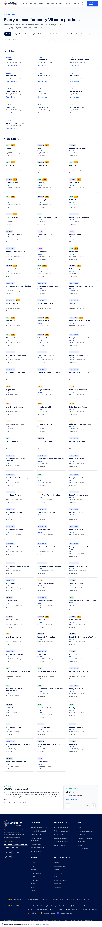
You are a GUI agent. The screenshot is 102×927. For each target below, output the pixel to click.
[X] (14, 852)
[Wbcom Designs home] (10, 3)
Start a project (93, 3)
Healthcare (81, 841)
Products (50, 3)
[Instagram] (5, 856)
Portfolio (41, 3)
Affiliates (33, 891)
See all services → (37, 851)
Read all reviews (72, 799)
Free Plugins (72, 34)
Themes (84, 34)
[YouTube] (18, 852)
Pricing (56, 869)
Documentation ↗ (57, 899)
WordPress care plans (61, 880)
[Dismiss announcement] (98, 924)
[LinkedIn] (10, 852)
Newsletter (57, 887)
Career (33, 877)
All (7, 34)
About (68, 3)
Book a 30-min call (60, 866)
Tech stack (34, 880)
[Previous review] (68, 805)
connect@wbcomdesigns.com (16, 844)
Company (34, 857)
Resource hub (18, 899)
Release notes (70, 899)
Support (56, 877)
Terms (73, 920)
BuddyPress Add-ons (38, 34)
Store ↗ (90, 899)
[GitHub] (5, 852)
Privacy (67, 920)
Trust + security (36, 873)
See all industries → (84, 848)
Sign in (83, 3)
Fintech (80, 845)
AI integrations (58, 834)
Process (33, 869)
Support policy (88, 920)
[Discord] (10, 856)
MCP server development (62, 831)
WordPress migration (37, 847)
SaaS (79, 827)
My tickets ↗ (58, 884)
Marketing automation (61, 841)
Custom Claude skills (60, 838)
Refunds (79, 920)
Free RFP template (32, 899)
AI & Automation (61, 822)
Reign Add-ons (20, 34)
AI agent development (61, 827)
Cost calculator (45, 899)
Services (23, 3)
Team (32, 866)
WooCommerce (36, 844)
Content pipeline (59, 845)
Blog (32, 887)
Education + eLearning (85, 838)
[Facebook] (22, 852)
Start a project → (11, 847)
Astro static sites (36, 834)
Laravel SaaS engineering (39, 831)
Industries (32, 3)
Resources (60, 3)
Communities (82, 834)
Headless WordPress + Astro (40, 827)
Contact (77, 3)
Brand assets (81, 899)
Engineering (36, 822)
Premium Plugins (56, 34)
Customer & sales (62, 857)
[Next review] (93, 805)
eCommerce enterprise (85, 831)
